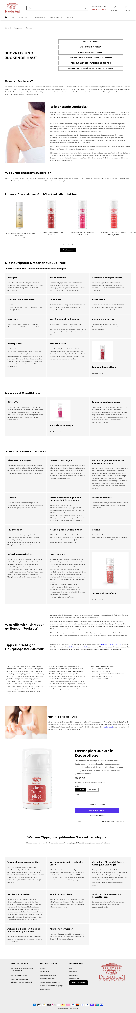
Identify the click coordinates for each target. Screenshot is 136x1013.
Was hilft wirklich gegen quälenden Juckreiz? (90, 58)
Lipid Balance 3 (108, 727)
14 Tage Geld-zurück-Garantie (50, 982)
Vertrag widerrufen (79, 983)
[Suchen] (86, 8)
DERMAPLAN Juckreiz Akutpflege (29, 669)
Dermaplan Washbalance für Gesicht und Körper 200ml (20, 234)
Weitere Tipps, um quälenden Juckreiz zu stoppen (90, 68)
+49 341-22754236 (99, 9)
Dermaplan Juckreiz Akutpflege (82, 232)
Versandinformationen (47, 978)
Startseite (8, 28)
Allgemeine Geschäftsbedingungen (52, 986)
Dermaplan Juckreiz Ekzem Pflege (113, 232)
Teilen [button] (79, 821)
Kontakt (43, 968)
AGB (70, 968)
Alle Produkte (68, 250)
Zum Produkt (96, 373)
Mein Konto (115, 10)
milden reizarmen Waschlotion (110, 644)
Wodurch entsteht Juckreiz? (91, 52)
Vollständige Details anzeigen (112, 821)
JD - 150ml (92, 790)
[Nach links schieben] (63, 244)
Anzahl (77, 794)
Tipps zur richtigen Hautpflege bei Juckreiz (91, 63)
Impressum (73, 971)
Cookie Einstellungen (63, 1008)
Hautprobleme (19, 28)
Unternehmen (44, 971)
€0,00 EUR (126, 10)
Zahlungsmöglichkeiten (48, 975)
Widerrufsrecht (45, 989)
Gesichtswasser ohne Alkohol (79, 647)
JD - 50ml (80, 790)
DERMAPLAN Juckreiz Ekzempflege (18, 686)
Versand (84, 782)
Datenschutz (73, 975)
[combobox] (57, 8)
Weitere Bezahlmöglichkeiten (97, 815)
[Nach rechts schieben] (72, 244)
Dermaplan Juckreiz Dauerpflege (51, 232)
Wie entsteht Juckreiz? (90, 47)
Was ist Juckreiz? (91, 42)
